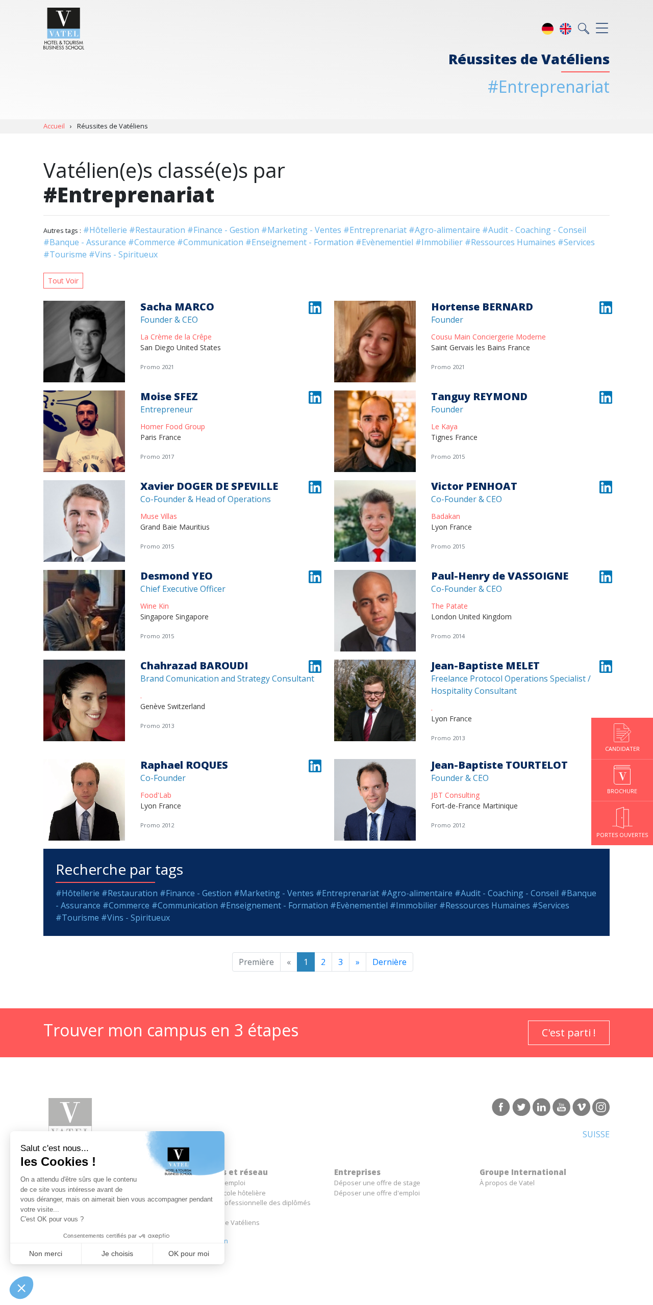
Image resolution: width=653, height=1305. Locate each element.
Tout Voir (63, 280)
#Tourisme (65, 254)
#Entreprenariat (375, 230)
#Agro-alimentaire (444, 230)
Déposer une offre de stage (377, 1182)
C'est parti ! (569, 1032)
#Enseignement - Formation (299, 242)
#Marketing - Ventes (301, 230)
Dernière (389, 962)
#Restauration (157, 230)
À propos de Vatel (507, 1182)
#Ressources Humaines (510, 242)
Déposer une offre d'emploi (377, 1192)
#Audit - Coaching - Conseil (534, 230)
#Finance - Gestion (223, 230)
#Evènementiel (384, 242)
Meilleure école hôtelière (227, 1192)
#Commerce (151, 242)
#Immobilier (439, 242)
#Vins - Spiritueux (123, 254)
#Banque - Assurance (84, 242)
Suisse (596, 1134)
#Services (576, 242)
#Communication (210, 242)
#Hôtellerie (105, 230)
